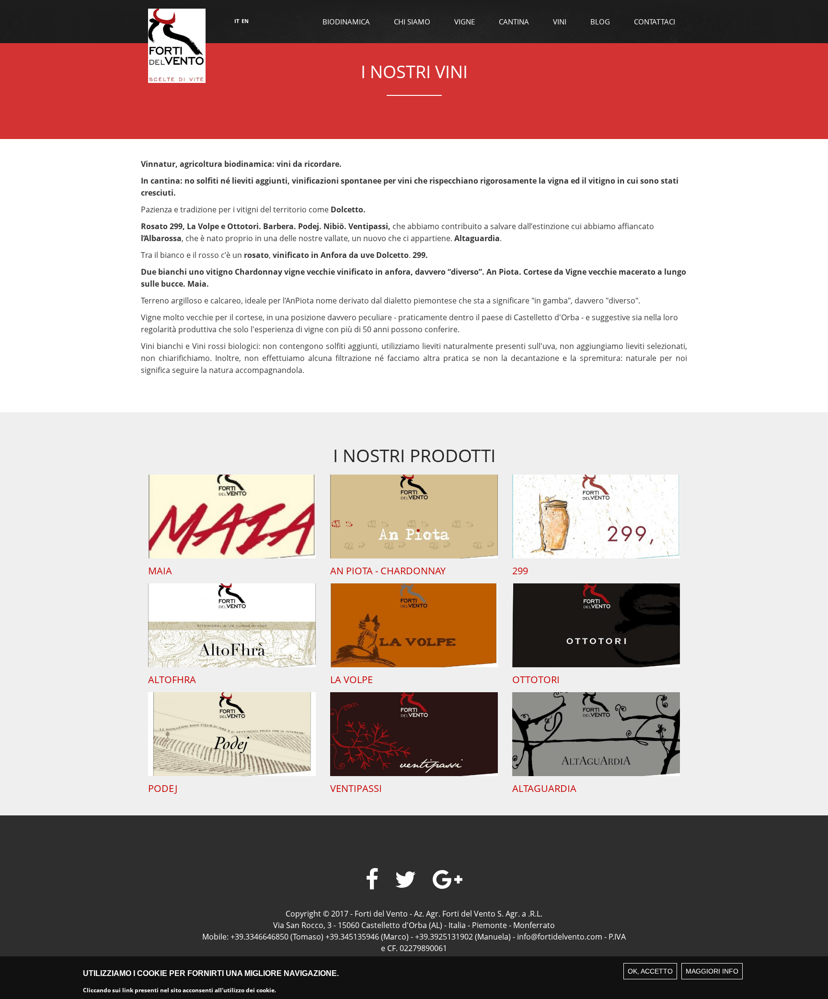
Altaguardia (544, 788)
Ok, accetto (650, 971)
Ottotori (536, 679)
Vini (559, 21)
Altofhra (172, 679)
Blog (600, 21)
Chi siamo (412, 21)
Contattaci (654, 21)
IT (236, 20)
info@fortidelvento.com (559, 936)
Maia (160, 570)
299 (520, 570)
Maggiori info (712, 971)
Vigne (464, 21)
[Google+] (447, 879)
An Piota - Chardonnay (388, 570)
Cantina (514, 21)
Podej (162, 788)
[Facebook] (372, 879)
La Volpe (351, 679)
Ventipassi (356, 788)
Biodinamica (346, 21)
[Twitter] (405, 879)
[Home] (177, 44)
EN (245, 20)
